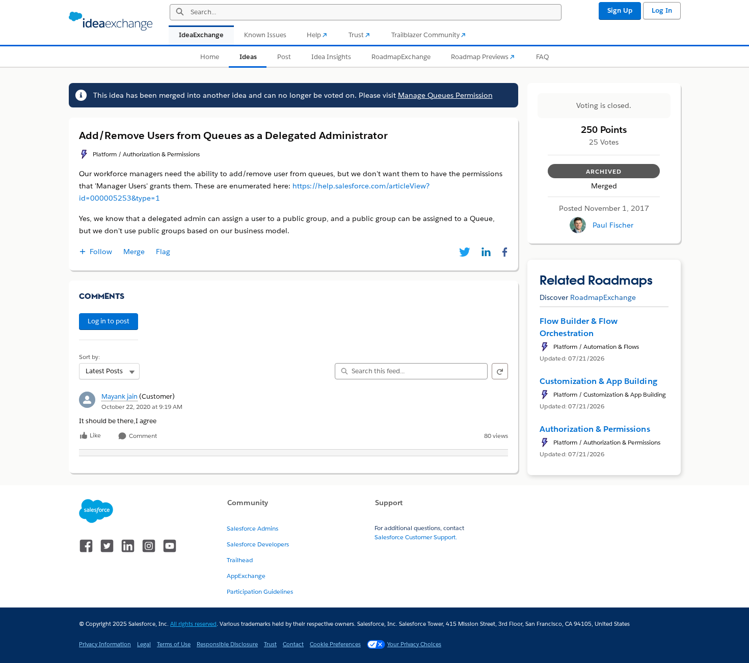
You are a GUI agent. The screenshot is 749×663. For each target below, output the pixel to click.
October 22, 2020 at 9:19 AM (141, 406)
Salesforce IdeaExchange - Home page (110, 21)
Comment (142, 436)
